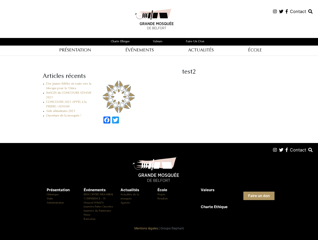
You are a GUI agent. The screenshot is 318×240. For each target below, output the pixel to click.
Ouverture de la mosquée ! (63, 115)
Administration (55, 203)
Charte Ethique (120, 41)
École (255, 50)
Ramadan (89, 219)
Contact (298, 11)
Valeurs (157, 41)
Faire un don (195, 41)
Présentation (75, 50)
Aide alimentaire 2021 (60, 111)
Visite (50, 198)
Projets (161, 194)
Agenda (125, 203)
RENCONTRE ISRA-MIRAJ (98, 194)
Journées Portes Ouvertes (98, 206)
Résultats (162, 198)
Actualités (201, 50)
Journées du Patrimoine (97, 211)
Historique (53, 194)
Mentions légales (146, 228)
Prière (87, 215)
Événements (139, 50)
